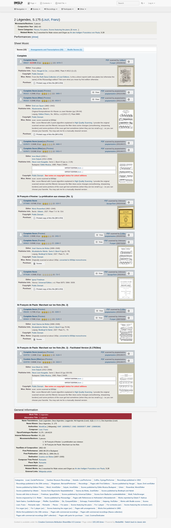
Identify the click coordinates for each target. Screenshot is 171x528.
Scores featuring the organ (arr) (59, 508)
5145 (57, 319)
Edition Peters (44, 114)
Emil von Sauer (38, 106)
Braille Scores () (74, 50)
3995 (57, 94)
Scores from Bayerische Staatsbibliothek (57, 491)
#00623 (26, 243)
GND (74, 427)
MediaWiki (119, 522)
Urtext (121, 487)
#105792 (27, 355)
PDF (107, 60)
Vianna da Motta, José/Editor (87, 491)
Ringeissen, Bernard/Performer (63, 484)
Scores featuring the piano (59, 30)
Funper (113, 63)
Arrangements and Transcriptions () (47, 50)
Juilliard (122, 60)
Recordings (83, 484)
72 (57, 274)
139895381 (96, 427)
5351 (57, 151)
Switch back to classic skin (135, 522)
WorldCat (42, 427)
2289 (57, 243)
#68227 (26, 63)
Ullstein (40, 211)
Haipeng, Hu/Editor (110, 501)
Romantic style (34, 505)
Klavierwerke (37, 109)
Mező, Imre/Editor (53, 487)
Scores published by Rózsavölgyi (57, 498)
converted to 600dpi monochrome (72, 260)
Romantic (42, 460)
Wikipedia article (45, 471)
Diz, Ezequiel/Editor (69, 501)
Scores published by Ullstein (27, 491)
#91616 (26, 101)
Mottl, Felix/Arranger (136, 494)
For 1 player (99, 505)
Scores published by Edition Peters (30, 487)
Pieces (36, 30)
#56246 (26, 236)
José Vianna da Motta (40, 248)
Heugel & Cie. (42, 71)
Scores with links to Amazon (27, 494)
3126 (57, 355)
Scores (145, 501)
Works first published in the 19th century (32, 512)
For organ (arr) (22, 508)
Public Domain (37, 74)
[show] (35, 37)
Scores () (22, 50)
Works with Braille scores (130, 501)
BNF (89, 427)
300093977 (81, 427)
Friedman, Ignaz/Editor (50, 494)
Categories (19, 480)
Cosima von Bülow (46, 457)
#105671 (27, 151)
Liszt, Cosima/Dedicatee (94, 515)
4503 (57, 101)
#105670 (27, 144)
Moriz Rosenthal (38, 209)
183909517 (66, 427)
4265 (57, 312)
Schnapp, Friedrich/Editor (90, 501)
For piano (44, 30)
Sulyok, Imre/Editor (70, 487)
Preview (47, 91)
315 (57, 203)
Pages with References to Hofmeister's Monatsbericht (94, 498)
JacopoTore (111, 204)
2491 (57, 236)
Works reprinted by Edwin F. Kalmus (132, 498)
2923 (57, 362)
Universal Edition (45, 283)
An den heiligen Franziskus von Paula (85, 33)
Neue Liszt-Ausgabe (40, 162)
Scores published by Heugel (123, 484)
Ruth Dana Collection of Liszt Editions (54, 77)
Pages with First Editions (100, 484)
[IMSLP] (19, 3)
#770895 (27, 203)
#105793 (27, 362)
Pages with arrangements (85, 508)
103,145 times (98, 522)
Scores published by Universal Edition (77, 494)
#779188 (27, 274)
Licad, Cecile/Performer (34, 480)
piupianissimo (110, 94)
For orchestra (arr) (114, 505)
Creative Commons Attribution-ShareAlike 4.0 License (59, 522)
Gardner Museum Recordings (58, 480)
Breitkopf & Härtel (45, 254)
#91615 (26, 94)
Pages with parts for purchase (71, 515)
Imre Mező (36, 156)
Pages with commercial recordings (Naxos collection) (101, 512)
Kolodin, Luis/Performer (82, 480)
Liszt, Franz (51, 19)
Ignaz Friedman (38, 280)
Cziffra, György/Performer (104, 480)
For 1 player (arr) (37, 508)
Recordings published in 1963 (129, 480)
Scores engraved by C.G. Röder (29, 498)
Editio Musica (45, 165)
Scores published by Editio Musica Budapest (98, 487)
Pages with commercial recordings (64, 512)
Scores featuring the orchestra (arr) (138, 505)
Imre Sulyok (36, 159)
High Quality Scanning (83, 123)
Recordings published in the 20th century (32, 484)
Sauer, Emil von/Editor (146, 484)
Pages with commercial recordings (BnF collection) (36, 515)
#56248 (26, 312)
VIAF (59, 427)
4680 (57, 144)
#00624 (26, 319)
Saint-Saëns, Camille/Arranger (28, 501)
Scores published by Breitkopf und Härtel (117, 491)
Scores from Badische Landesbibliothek (110, 494)
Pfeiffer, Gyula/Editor (51, 501)
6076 (58, 63)
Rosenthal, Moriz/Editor (135, 487)
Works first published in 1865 (109, 508)
